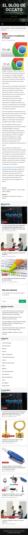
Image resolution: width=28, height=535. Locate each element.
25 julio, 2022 (13, 281)
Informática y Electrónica (8, 357)
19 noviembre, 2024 (11, 497)
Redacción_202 (6, 282)
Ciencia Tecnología (6, 343)
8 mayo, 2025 (10, 443)
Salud (3, 380)
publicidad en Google (9, 167)
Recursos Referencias (13, 249)
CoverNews (10, 532)
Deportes (4, 348)
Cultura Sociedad (6, 345)
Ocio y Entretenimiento (7, 371)
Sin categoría (5, 382)
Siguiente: (12, 196)
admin (4, 40)
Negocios (5, 33)
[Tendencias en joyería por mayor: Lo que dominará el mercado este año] (14, 429)
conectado (15, 293)
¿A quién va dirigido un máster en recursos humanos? (12, 333)
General (4, 351)
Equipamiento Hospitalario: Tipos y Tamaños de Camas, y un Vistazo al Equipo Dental (13, 328)
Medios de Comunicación (8, 363)
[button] (2, 24)
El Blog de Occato (14, 7)
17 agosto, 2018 (10, 40)
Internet (4, 360)
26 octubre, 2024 (10, 256)
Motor (3, 365)
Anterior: (13, 189)
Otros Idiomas (5, 374)
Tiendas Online (5, 385)
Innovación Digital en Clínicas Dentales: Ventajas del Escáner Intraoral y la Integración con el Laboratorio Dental (14, 323)
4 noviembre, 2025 (11, 230)
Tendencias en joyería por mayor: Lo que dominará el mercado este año (12, 317)
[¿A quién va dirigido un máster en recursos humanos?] (14, 242)
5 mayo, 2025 (10, 471)
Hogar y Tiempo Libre (7, 354)
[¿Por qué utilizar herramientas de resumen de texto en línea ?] (14, 268)
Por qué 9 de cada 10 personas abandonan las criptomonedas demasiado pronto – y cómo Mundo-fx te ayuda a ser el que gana (13, 227)
